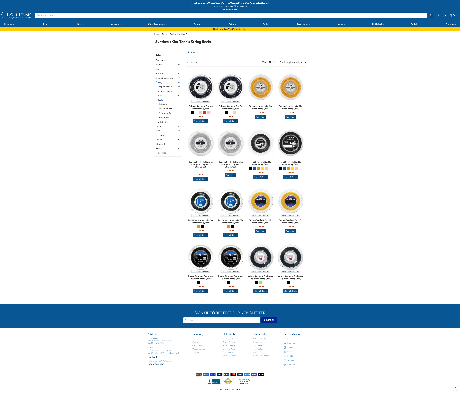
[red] (204, 112)
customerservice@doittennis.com (161, 361)
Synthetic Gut (165, 113)
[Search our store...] (430, 15)
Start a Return (229, 342)
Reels (172, 34)
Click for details (240, 6)
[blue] (254, 168)
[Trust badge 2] (228, 381)
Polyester (163, 104)
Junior (159, 139)
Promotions (258, 342)
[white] (196, 112)
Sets (160, 95)
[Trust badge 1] (214, 381)
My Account (228, 339)
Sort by (283, 62)
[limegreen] (260, 282)
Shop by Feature (166, 91)
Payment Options (230, 355)
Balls (158, 131)
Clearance (161, 152)
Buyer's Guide (258, 352)
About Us (196, 339)
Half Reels (164, 117)
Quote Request (198, 349)
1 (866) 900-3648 (156, 364)
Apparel (160, 73)
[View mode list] (274, 62)
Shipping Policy (229, 349)
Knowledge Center (261, 355)
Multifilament (165, 108)
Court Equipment (164, 78)
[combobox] (234, 15)
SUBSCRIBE (269, 320)
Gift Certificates (260, 339)
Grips (158, 126)
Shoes (159, 64)
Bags (158, 69)
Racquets (160, 60)
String (164, 34)
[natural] (200, 112)
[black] (192, 112)
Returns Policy (229, 345)
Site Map (196, 352)
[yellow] (262, 168)
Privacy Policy (228, 352)
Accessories (161, 135)
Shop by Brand (165, 86)
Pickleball (160, 144)
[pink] (208, 112)
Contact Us (197, 342)
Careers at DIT (198, 345)
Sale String (163, 122)
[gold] (258, 168)
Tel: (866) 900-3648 (230, 9)
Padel (159, 148)
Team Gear (257, 345)
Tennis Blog (258, 349)
